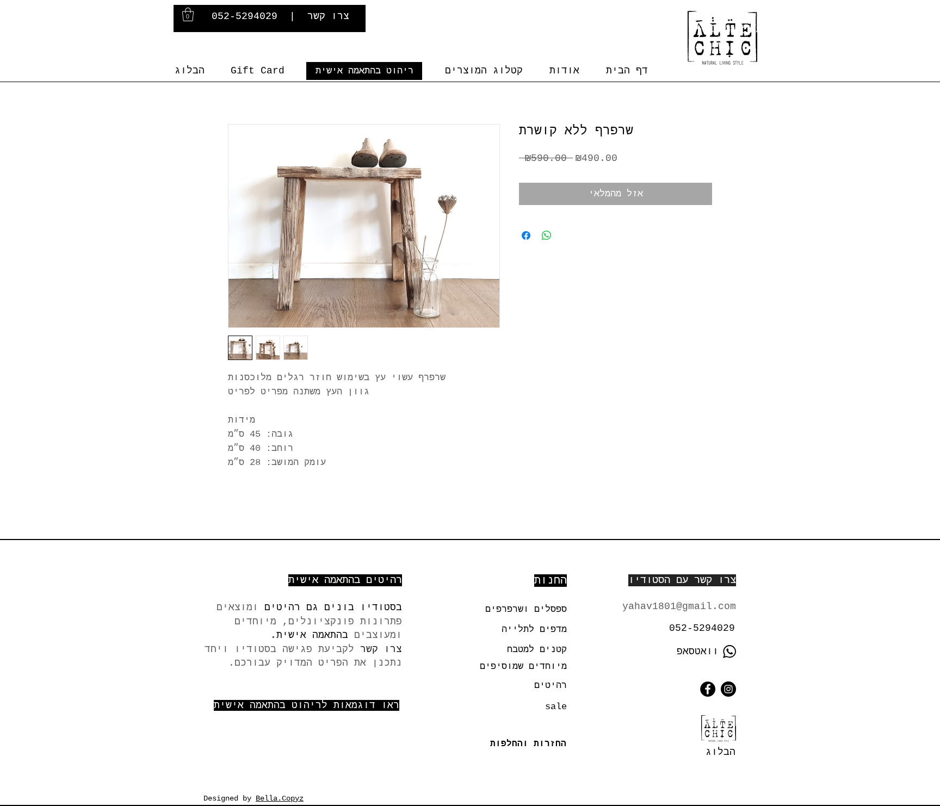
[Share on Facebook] (526, 235)
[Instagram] (728, 689)
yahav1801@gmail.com (679, 606)
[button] (188, 14)
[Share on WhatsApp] (546, 235)
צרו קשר (328, 16)
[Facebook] (707, 689)
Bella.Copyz (280, 798)
